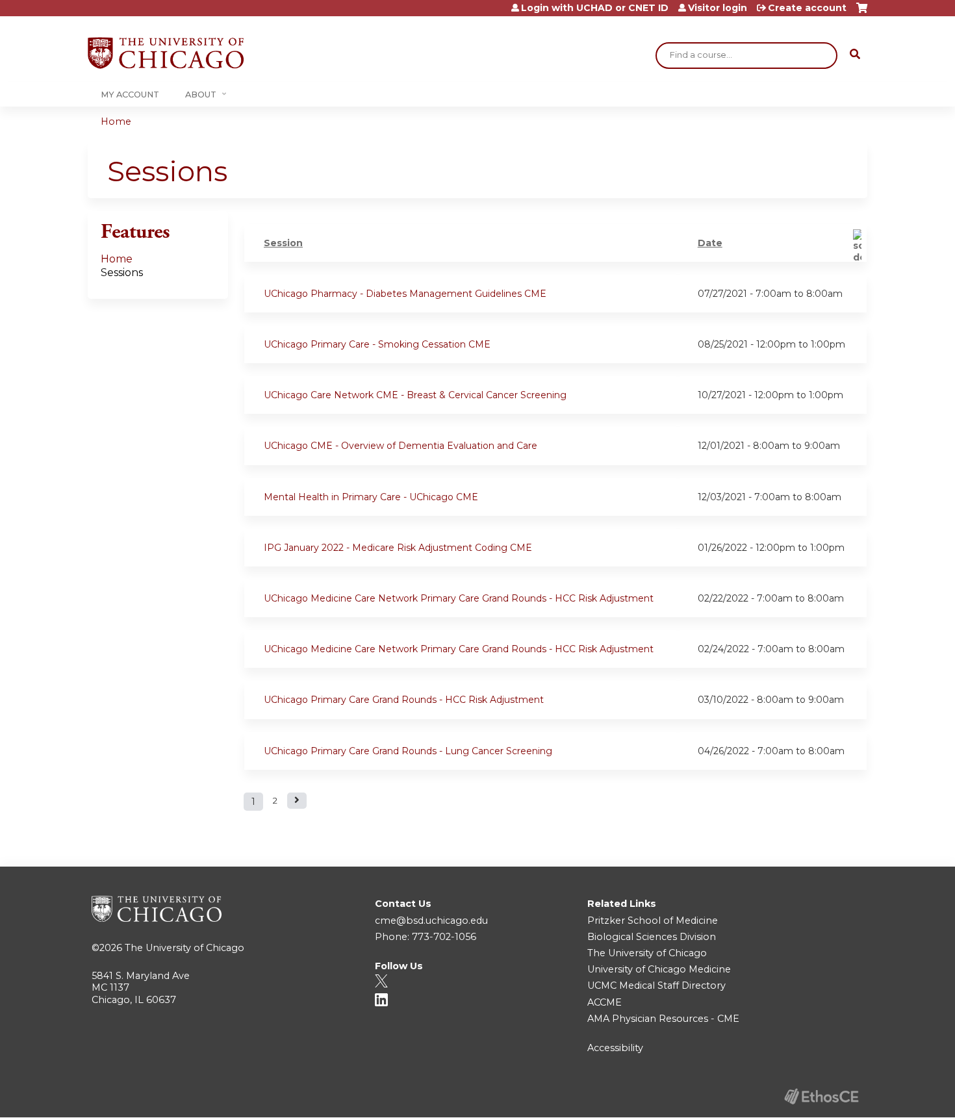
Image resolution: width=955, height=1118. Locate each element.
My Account (130, 94)
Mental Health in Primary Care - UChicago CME (371, 497)
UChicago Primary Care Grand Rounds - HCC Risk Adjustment (404, 699)
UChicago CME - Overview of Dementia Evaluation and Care (400, 445)
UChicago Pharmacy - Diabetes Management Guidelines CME (405, 293)
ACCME (604, 1002)
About (200, 94)
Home (116, 121)
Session (283, 243)
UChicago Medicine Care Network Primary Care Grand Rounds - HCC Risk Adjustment (459, 598)
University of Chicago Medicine (659, 969)
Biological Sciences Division (651, 937)
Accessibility (615, 1048)
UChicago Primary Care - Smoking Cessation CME (377, 344)
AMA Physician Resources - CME (663, 1018)
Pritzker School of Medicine (652, 920)
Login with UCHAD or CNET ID (594, 7)
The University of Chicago (184, 948)
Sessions (122, 272)
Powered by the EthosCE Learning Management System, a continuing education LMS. (821, 1096)
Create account (807, 7)
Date (710, 243)
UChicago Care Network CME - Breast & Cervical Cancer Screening (415, 395)
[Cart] (861, 12)
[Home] (166, 53)
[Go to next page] (297, 801)
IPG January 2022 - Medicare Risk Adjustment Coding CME (398, 547)
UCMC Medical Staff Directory (656, 985)
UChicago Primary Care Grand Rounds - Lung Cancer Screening (408, 751)
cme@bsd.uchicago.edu (431, 920)
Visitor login (717, 7)
